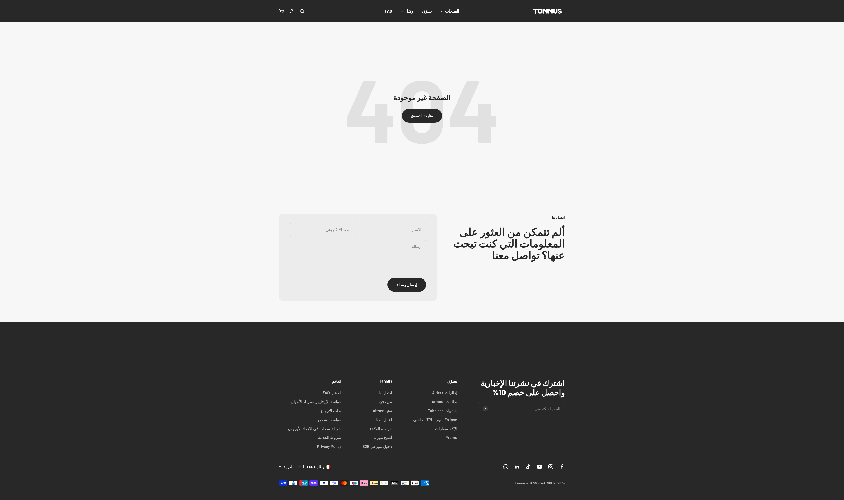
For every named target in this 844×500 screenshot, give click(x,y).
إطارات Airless (444, 392)
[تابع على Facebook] (562, 467)
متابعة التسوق (422, 115)
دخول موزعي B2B (377, 446)
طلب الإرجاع (331, 410)
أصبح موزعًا (382, 437)
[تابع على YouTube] (539, 467)
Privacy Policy (329, 446)
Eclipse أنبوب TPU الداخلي (435, 419)
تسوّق (427, 11)
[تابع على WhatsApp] (506, 467)
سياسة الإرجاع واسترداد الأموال (316, 401)
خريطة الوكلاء (381, 428)
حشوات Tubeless (442, 410)
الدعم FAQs (332, 392)
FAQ (388, 11)
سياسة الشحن (329, 419)
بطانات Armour (444, 401)
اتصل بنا (385, 392)
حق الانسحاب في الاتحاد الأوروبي (314, 428)
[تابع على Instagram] (551, 467)
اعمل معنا (384, 419)
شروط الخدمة (329, 437)
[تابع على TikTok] (528, 467)
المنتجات (452, 11)
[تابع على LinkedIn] (517, 467)
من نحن (385, 401)
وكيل (409, 11)
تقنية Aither (382, 410)
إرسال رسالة (406, 284)
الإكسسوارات (446, 428)
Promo (451, 437)
